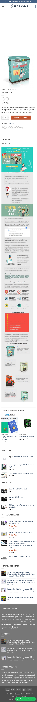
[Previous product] (7, 98)
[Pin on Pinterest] (17, 127)
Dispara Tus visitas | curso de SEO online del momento (9, 437)
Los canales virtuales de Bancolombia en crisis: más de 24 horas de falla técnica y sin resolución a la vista (20, 591)
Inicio (3, 89)
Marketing (12, 89)
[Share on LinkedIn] (21, 127)
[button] (2, 6)
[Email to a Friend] (14, 127)
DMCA (16, 693)
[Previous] (1, 429)
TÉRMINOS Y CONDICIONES (18, 695)
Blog (4, 693)
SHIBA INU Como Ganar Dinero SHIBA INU (20, 598)
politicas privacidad (27, 693)
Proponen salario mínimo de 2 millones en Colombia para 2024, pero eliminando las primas (21, 582)
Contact (10, 693)
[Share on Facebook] (6, 127)
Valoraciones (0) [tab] (7, 143)
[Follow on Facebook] (12, 627)
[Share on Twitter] (10, 127)
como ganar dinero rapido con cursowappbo (27, 437)
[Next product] (3, 98)
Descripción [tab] (5, 139)
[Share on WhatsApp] (3, 127)
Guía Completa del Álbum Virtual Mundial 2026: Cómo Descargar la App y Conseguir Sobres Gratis (21, 574)
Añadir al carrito (21, 117)
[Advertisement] (18, 29)
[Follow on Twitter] (16, 627)
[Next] (35, 429)
